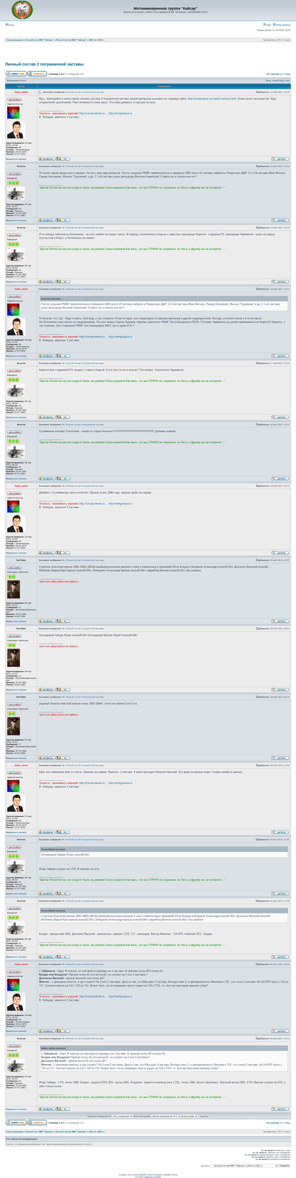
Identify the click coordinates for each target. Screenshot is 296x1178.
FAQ (268, 25)
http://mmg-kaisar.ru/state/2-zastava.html (212, 98)
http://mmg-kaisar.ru (120, 113)
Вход (10, 25)
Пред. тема (271, 80)
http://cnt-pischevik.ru (92, 113)
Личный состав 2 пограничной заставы (44, 64)
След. (287, 74)
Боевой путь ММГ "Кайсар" (39, 40)
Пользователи (283, 25)
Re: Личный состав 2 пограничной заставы (83, 166)
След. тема (284, 80)
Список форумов (14, 40)
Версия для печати (16, 80)
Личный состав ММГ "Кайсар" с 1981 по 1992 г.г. (80, 40)
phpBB (142, 1175)
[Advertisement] (148, 53)
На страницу (273, 74)
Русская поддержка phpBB (148, 1177)
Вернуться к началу (16, 159)
